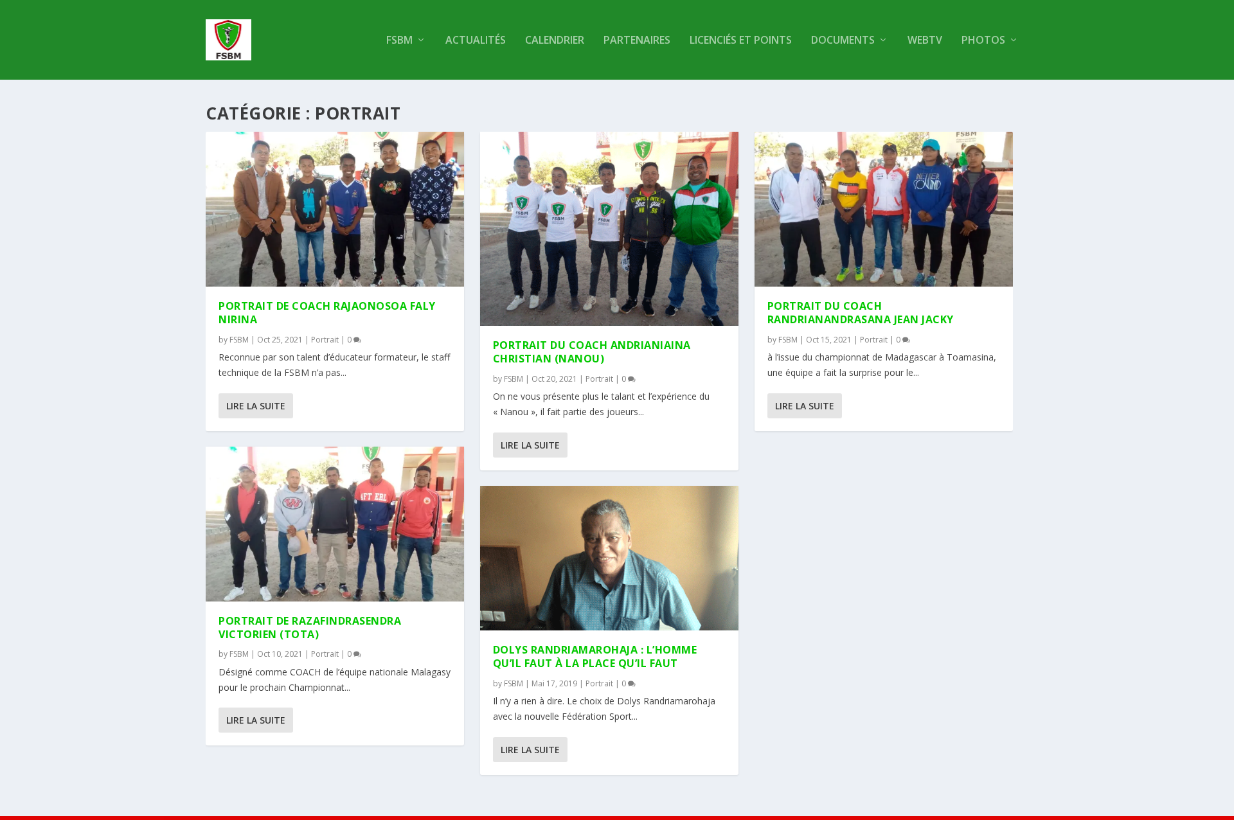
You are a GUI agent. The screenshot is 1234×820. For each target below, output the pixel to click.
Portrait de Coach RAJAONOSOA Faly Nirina (327, 312)
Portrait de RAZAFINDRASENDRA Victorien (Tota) (310, 627)
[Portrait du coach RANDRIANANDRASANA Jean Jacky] (884, 209)
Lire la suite (255, 406)
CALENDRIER (554, 41)
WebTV (925, 41)
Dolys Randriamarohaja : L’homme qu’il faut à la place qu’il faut (595, 656)
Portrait (325, 339)
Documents (843, 41)
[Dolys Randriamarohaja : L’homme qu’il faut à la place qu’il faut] (609, 558)
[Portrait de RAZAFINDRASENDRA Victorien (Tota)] (335, 524)
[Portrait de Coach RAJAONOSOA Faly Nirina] (335, 209)
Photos (983, 41)
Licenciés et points (741, 41)
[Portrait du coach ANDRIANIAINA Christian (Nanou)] (609, 229)
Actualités (475, 41)
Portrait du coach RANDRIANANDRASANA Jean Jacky (860, 312)
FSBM (399, 41)
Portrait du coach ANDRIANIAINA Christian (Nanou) (592, 352)
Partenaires (637, 41)
